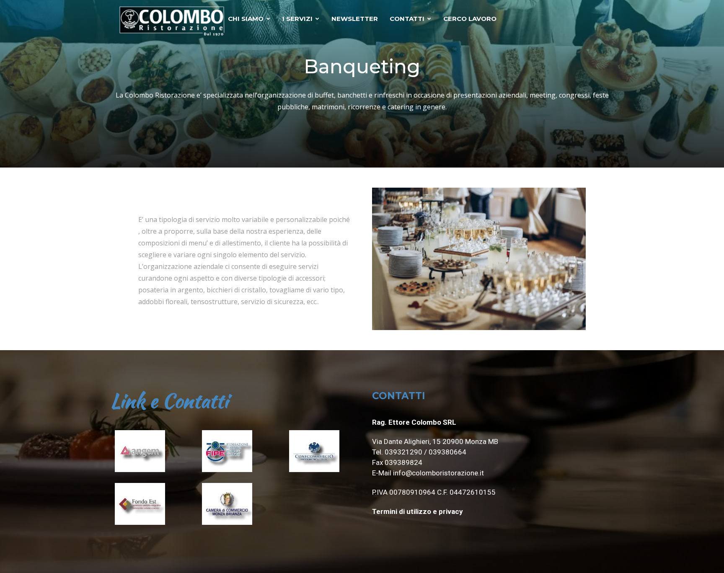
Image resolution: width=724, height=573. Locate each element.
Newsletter (354, 19)
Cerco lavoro (469, 19)
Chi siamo (246, 19)
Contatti (407, 19)
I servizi (297, 19)
